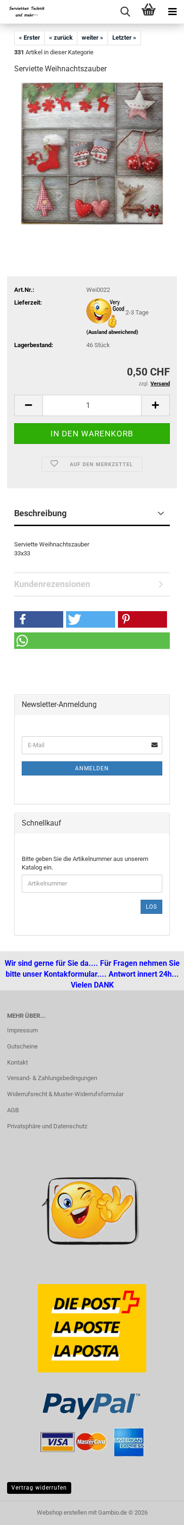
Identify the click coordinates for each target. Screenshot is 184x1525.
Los (151, 906)
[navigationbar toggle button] (172, 12)
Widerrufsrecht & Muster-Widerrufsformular (65, 1094)
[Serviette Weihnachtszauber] (92, 153)
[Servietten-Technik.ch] (23, 12)
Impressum (22, 1030)
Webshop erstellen (62, 1512)
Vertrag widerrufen (39, 1487)
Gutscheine (22, 1046)
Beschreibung (40, 513)
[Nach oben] (26, 1510)
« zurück (61, 37)
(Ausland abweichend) (112, 332)
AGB (13, 1110)
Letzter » (124, 37)
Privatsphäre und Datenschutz (47, 1126)
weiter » (92, 37)
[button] (28, 405)
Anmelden (92, 768)
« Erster (29, 37)
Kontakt (17, 1062)
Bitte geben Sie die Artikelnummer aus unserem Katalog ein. (85, 863)
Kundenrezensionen (52, 584)
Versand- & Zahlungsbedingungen (52, 1078)
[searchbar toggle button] (125, 12)
